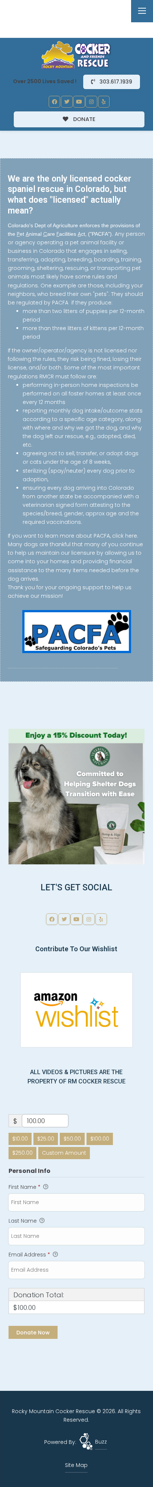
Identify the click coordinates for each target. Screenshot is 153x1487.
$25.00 (45, 1138)
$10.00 (20, 1138)
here (131, 535)
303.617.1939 (115, 81)
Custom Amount (64, 1153)
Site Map (76, 1465)
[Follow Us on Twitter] (67, 102)
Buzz (101, 1441)
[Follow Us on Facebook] (55, 102)
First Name (24, 1187)
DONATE (83, 119)
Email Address (29, 1254)
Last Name (23, 1221)
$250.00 (22, 1153)
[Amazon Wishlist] (76, 1009)
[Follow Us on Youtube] (79, 102)
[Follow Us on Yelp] (104, 102)
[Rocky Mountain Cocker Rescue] (76, 54)
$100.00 (99, 1138)
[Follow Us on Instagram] (91, 102)
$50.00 (72, 1138)
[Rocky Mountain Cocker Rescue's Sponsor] (76, 796)
